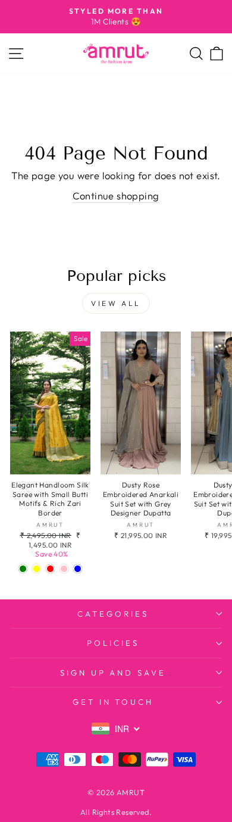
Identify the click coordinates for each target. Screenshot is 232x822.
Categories (113, 613)
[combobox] (116, 729)
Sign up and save (113, 672)
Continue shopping (116, 195)
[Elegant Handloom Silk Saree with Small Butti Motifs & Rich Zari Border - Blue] (77, 568)
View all (116, 303)
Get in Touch (113, 702)
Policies (113, 643)
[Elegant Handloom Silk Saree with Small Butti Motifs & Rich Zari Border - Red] (50, 568)
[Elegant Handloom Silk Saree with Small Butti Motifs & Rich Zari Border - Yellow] (36, 568)
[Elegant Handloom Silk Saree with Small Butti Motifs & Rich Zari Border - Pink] (63, 568)
